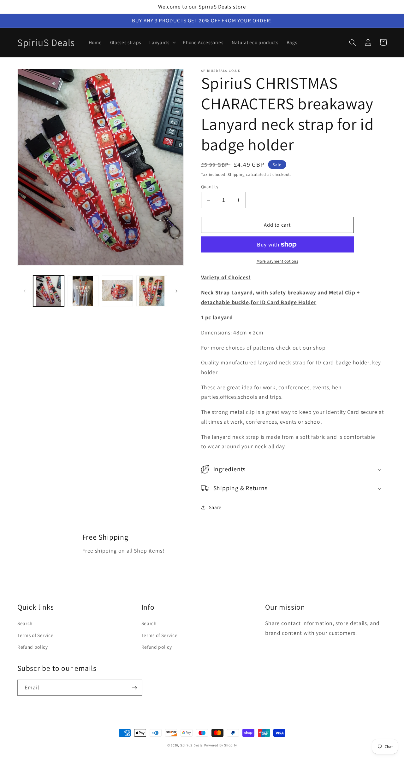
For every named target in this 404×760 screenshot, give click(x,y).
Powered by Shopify (220, 745)
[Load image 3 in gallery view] (117, 291)
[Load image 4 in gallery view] (151, 291)
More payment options (277, 261)
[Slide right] (177, 291)
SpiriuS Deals (191, 745)
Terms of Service (35, 635)
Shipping (236, 174)
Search (25, 623)
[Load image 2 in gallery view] (83, 291)
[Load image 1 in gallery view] (48, 291)
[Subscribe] (134, 688)
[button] (162, 42)
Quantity (210, 186)
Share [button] (215, 507)
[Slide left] (24, 291)
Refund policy (32, 647)
